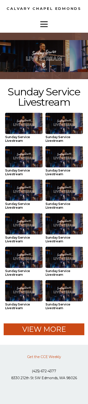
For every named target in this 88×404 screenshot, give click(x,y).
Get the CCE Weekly (44, 357)
